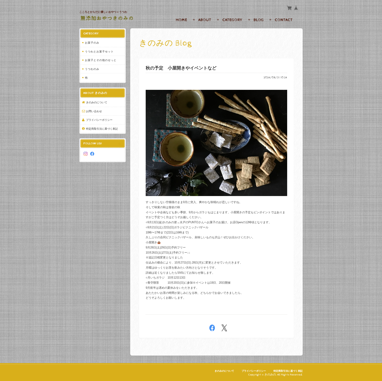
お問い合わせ (94, 111)
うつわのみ (92, 68)
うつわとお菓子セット (99, 51)
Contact (284, 20)
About (204, 20)
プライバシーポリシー (99, 119)
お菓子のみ (92, 42)
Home (181, 20)
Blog (259, 20)
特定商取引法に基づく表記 (102, 128)
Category (232, 20)
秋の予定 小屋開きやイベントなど (181, 68)
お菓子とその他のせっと (101, 60)
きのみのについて (96, 102)
